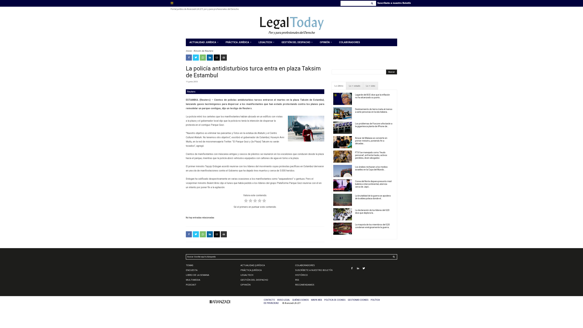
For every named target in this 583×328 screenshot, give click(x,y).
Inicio (189, 51)
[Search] (372, 3)
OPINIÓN (245, 284)
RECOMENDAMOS (304, 284)
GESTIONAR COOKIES (358, 300)
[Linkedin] (210, 58)
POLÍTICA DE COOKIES (335, 300)
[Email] (217, 58)
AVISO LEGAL (283, 300)
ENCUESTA (191, 270)
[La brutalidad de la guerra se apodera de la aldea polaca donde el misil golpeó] (342, 200)
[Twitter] (196, 58)
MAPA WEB (316, 300)
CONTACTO (269, 300)
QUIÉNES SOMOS (300, 300)
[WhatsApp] (203, 58)
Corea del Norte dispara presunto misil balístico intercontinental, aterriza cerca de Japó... (373, 184)
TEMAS (189, 265)
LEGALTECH (246, 274)
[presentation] (339, 86)
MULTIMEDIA (193, 279)
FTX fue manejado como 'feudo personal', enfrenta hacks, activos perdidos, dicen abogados (371, 155)
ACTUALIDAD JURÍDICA (252, 265)
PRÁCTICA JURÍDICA (251, 270)
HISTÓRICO (301, 274)
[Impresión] (224, 58)
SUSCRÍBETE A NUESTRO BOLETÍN (313, 270)
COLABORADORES (305, 265)
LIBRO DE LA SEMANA (197, 274)
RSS (297, 279)
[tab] (339, 86)
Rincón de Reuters (203, 51)
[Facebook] (189, 58)
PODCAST (191, 284)
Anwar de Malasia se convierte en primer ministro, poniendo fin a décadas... (371, 141)
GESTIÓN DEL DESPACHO (254, 279)
